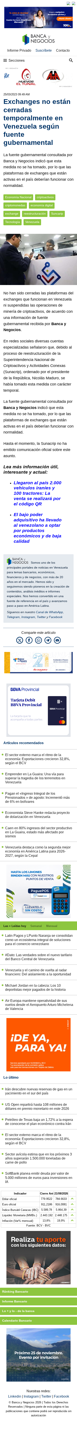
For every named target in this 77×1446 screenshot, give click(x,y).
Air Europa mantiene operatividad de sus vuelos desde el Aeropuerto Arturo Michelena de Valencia (39, 1005)
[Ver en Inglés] (68, 3)
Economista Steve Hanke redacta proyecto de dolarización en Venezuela (37, 815)
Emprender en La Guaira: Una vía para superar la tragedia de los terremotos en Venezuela (35, 778)
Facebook (55, 617)
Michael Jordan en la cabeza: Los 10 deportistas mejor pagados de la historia (35, 987)
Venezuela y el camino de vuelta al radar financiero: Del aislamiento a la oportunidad (38, 972)
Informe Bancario (14, 1301)
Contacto (63, 50)
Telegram (13, 617)
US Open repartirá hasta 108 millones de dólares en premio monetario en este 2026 (37, 1106)
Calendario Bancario (17, 1320)
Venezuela (32, 222)
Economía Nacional (18, 197)
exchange (11, 213)
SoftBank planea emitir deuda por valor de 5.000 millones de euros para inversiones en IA (38, 1177)
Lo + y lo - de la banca (18, 1311)
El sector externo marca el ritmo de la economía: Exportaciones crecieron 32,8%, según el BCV (37, 759)
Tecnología (12, 222)
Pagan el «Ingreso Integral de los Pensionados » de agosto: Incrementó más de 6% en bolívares (37, 797)
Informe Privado (19, 50)
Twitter (41, 617)
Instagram (28, 617)
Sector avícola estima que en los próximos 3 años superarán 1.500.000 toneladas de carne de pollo (38, 1158)
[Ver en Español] (73, 3)
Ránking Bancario (15, 1291)
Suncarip (57, 213)
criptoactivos (45, 197)
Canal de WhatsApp (49, 612)
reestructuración (35, 213)
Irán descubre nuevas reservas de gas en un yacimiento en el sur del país (38, 1091)
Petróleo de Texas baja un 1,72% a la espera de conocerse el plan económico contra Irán (39, 1122)
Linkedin (15, 1396)
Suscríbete (44, 50)
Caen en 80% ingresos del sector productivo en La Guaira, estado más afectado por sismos (38, 832)
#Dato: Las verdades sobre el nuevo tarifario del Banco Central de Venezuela (38, 957)
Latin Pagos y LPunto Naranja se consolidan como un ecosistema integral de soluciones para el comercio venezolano (39, 940)
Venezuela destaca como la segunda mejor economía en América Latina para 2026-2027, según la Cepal (38, 851)
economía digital (42, 205)
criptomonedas (15, 205)
